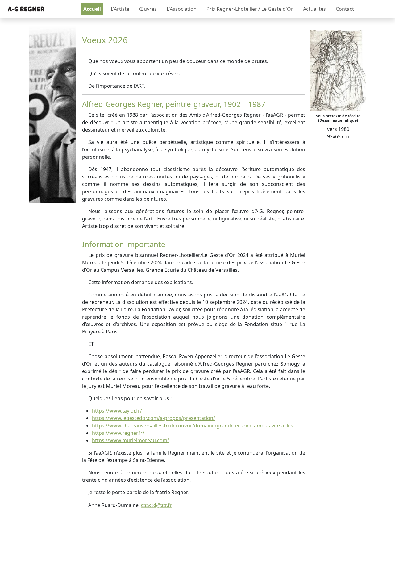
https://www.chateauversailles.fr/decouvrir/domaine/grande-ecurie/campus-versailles (192, 425)
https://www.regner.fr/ (118, 433)
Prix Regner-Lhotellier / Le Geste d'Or (249, 9)
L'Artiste (120, 9)
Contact (345, 9)
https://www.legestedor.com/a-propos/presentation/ (153, 418)
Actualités (314, 9)
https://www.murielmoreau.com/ (130, 440)
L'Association (182, 9)
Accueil (92, 9)
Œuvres (148, 9)
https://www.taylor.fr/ (117, 410)
